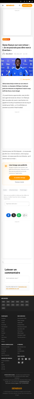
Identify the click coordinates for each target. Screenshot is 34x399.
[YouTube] (30, 1)
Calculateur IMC (21, 329)
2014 (3, 308)
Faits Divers (4, 337)
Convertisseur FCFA (22, 318)
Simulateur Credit (21, 335)
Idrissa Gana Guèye (13, 190)
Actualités (6, 39)
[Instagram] (29, 359)
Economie (3, 324)
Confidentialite (21, 351)
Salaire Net (20, 322)
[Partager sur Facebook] (8, 215)
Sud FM (3, 367)
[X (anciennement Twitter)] (27, 1)
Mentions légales (15, 383)
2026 (3, 302)
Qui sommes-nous (22, 347)
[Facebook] (24, 1)
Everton (5, 190)
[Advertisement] (17, 23)
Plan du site (8, 383)
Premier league (23, 190)
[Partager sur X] (13, 215)
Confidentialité (25, 383)
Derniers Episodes (5, 347)
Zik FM (2, 365)
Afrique (3, 341)
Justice (3, 322)
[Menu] (3, 5)
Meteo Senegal (21, 320)
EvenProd (3, 351)
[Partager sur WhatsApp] (19, 215)
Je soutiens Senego (19, 178)
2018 (13, 305)
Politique (3, 318)
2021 (27, 302)
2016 (22, 305)
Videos (2, 339)
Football (3, 333)
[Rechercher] (19, 5)
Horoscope (20, 331)
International (4, 327)
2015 (27, 305)
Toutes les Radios (5, 360)
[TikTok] (32, 1)
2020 (3, 305)
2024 (13, 302)
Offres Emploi (21, 333)
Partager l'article (19, 182)
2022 (22, 302)
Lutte (2, 335)
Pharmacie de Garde (22, 327)
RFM (2, 363)
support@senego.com (24, 381)
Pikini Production (5, 355)
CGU (19, 353)
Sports (2, 331)
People (3, 329)
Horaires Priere (21, 324)
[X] (22, 359)
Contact (19, 349)
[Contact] (21, 1)
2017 (17, 305)
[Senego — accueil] (10, 5)
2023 (17, 302)
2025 (8, 302)
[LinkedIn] (19, 362)
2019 (8, 305)
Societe (3, 320)
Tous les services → (22, 337)
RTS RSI (3, 369)
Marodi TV (3, 349)
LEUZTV (3, 353)
